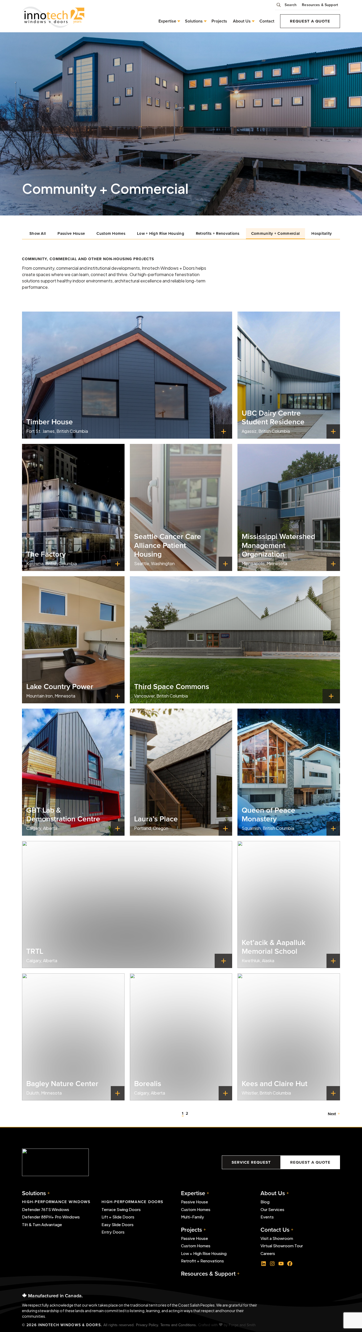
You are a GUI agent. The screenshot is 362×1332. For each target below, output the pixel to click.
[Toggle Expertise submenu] (177, 21)
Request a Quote (310, 21)
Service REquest (251, 1162)
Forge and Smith (242, 1325)
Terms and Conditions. (178, 1325)
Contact (266, 21)
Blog (265, 1201)
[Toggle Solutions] (204, 21)
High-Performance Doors (132, 1201)
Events (267, 1216)
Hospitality (321, 233)
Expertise (167, 21)
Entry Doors (113, 1231)
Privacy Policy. (147, 1325)
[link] (127, 375)
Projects (219, 21)
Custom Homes (110, 233)
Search (291, 4)
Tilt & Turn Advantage (42, 1224)
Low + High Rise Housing (160, 233)
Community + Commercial (275, 233)
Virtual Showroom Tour (282, 1245)
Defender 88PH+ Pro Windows (51, 1216)
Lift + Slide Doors (117, 1216)
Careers (268, 1253)
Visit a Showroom (277, 1238)
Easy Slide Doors (117, 1224)
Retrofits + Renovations (218, 233)
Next (332, 1114)
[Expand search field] (280, 7)
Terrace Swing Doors (121, 1209)
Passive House (71, 233)
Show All (37, 233)
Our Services (272, 1209)
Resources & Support (320, 4)
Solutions (34, 1193)
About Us (242, 21)
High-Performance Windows (56, 1201)
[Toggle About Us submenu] (252, 21)
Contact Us (275, 1229)
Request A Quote (310, 1162)
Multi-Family (192, 1216)
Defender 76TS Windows (45, 1209)
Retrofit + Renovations (202, 1260)
